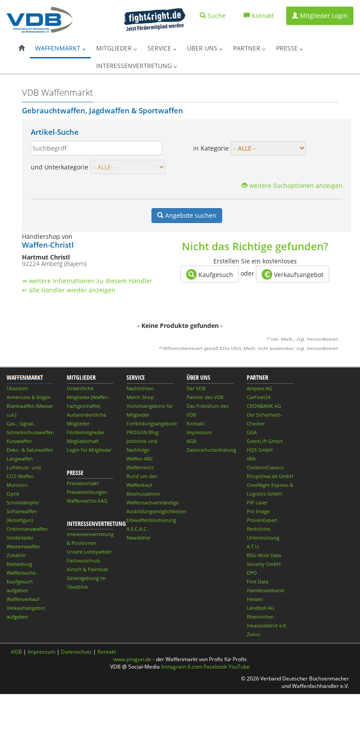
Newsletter (138, 537)
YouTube (239, 666)
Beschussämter (143, 493)
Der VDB (196, 388)
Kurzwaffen (19, 441)
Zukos (253, 634)
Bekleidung (19, 564)
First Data (257, 581)
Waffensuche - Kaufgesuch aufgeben (23, 581)
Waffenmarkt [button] (58, 48)
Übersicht (17, 388)
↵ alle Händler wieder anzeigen (68, 290)
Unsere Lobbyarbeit (89, 551)
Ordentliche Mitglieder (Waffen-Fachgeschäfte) (88, 397)
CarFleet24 (258, 397)
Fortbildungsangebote (151, 423)
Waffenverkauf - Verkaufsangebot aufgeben (26, 608)
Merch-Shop (140, 397)
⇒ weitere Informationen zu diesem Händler (87, 281)
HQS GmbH (260, 449)
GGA (252, 432)
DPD (252, 572)
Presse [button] (287, 48)
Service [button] (160, 48)
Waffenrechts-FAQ (87, 500)
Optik (13, 493)
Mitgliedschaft (83, 441)
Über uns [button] (203, 48)
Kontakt (196, 423)
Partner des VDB (205, 397)
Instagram (173, 666)
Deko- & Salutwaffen (30, 449)
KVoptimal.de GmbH (270, 476)
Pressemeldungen (87, 492)
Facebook (215, 666)
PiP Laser (257, 502)
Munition (17, 485)
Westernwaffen (23, 546)
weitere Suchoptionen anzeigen (295, 185)
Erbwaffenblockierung (151, 520)
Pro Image (258, 511)
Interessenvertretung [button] (134, 65)
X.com (194, 666)
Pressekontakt (83, 483)
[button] (21, 48)
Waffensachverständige (152, 502)
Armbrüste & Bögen (29, 397)
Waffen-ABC (139, 458)
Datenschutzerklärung (211, 449)
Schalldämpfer (23, 502)
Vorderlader (20, 537)
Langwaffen (20, 458)
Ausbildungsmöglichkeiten (156, 511)
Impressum (199, 432)
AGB (191, 441)
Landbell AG (260, 607)
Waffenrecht (140, 467)
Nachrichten (140, 388)
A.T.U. (253, 546)
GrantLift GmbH (265, 441)
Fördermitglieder (85, 432)
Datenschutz (76, 651)
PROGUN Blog (142, 432)
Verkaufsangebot (298, 274)
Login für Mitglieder (89, 449)
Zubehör (16, 555)
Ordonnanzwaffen (27, 528)
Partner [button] (247, 48)
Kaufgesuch (215, 274)
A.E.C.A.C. (137, 528)
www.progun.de (132, 659)
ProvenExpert (262, 520)
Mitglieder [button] (114, 48)
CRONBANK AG (264, 406)
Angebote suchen (190, 215)
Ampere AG (259, 388)
